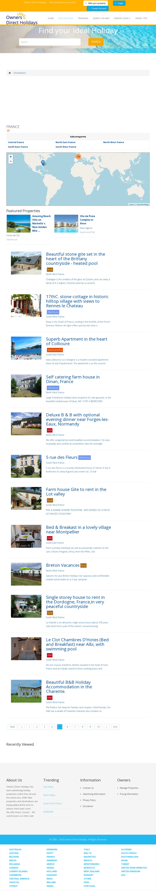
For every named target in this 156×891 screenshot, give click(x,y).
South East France (18, 146)
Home (51, 18)
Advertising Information (93, 794)
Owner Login (121, 18)
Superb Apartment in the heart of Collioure (76, 341)
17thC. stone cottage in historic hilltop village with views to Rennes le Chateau (77, 301)
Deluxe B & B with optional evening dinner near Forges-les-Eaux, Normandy (77, 419)
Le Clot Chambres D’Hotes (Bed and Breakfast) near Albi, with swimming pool (77, 644)
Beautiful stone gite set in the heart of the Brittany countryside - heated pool (75, 258)
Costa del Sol (13, 235)
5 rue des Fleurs (62, 457)
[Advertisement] (78, 100)
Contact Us (88, 787)
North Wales (49, 795)
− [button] (11, 161)
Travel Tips (141, 18)
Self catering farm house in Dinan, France (73, 379)
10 (98, 726)
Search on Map (101, 18)
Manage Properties (128, 787)
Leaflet (131, 204)
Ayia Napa (48, 786)
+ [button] (11, 157)
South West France (66, 146)
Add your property (97, 3)
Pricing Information (128, 794)
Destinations (65, 18)
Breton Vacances (63, 565)
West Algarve (86, 228)
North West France (113, 142)
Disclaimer (87, 806)
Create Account (98, 8)
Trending (83, 18)
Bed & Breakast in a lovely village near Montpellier (78, 529)
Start (12, 726)
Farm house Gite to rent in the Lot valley (76, 491)
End (115, 726)
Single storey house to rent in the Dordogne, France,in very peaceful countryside (75, 601)
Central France (16, 142)
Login (120, 3)
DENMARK (48, 811)
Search (96, 41)
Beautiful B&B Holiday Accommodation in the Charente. (69, 686)
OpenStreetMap (143, 204)
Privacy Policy (89, 800)
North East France (65, 142)
